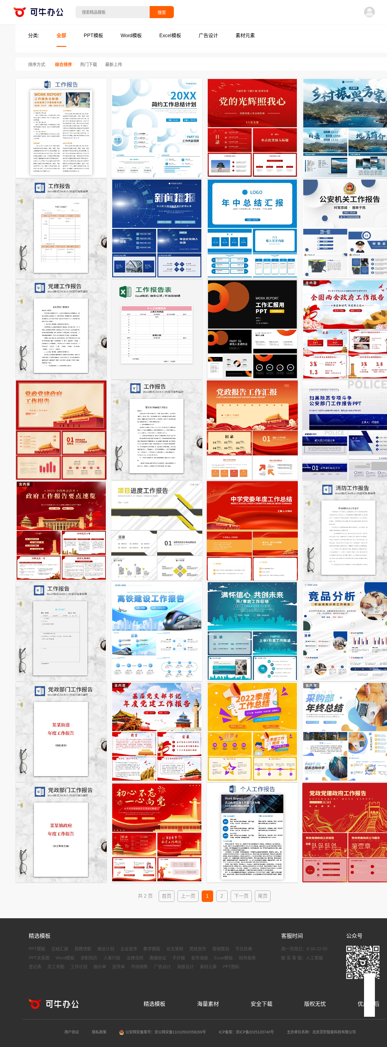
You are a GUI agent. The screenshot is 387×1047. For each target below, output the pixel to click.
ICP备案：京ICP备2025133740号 (246, 1032)
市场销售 (139, 966)
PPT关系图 (39, 957)
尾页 (263, 896)
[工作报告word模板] (61, 178)
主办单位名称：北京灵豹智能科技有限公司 (321, 1032)
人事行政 (111, 957)
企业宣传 (128, 948)
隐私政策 (99, 1032)
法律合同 (134, 957)
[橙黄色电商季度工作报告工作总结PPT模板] (252, 782)
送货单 (118, 966)
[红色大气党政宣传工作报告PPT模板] (252, 178)
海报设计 (185, 966)
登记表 (35, 966)
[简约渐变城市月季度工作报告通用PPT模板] (252, 681)
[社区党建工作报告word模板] (61, 379)
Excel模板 (223, 957)
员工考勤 (55, 966)
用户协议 (71, 1032)
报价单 (99, 966)
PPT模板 (37, 948)
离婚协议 (157, 957)
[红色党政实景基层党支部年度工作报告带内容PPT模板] (157, 782)
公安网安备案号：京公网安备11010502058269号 (165, 1032)
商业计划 (105, 948)
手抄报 (178, 957)
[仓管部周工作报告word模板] (61, 681)
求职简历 (88, 957)
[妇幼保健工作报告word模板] (157, 480)
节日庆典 (243, 948)
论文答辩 (174, 948)
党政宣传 (197, 948)
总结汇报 (59, 948)
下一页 (241, 896)
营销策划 (220, 948)
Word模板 (65, 957)
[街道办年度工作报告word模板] (61, 782)
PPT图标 (231, 966)
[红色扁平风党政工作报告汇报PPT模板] (252, 480)
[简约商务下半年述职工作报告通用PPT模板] (157, 178)
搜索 (162, 12)
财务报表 (247, 957)
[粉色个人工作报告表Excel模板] (157, 379)
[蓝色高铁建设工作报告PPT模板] (157, 681)
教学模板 (151, 948)
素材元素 (208, 966)
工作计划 (78, 966)
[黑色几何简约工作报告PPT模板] (252, 379)
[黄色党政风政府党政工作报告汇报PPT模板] (61, 480)
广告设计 (162, 966)
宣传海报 (199, 957)
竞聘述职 (82, 948)
